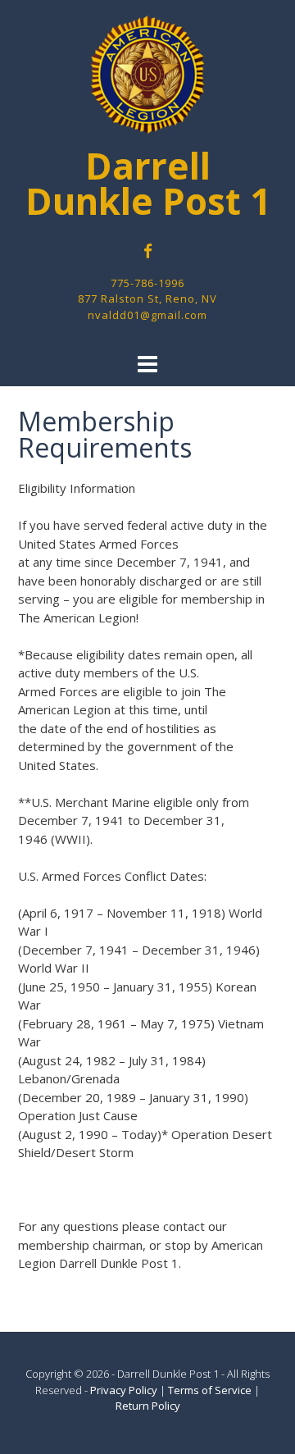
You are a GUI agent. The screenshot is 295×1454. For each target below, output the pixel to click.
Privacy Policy (123, 1390)
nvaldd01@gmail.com (147, 315)
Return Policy (148, 1405)
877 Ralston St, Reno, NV (147, 298)
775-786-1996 (147, 283)
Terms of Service (210, 1390)
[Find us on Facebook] (147, 251)
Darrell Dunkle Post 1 (147, 183)
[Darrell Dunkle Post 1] (147, 74)
